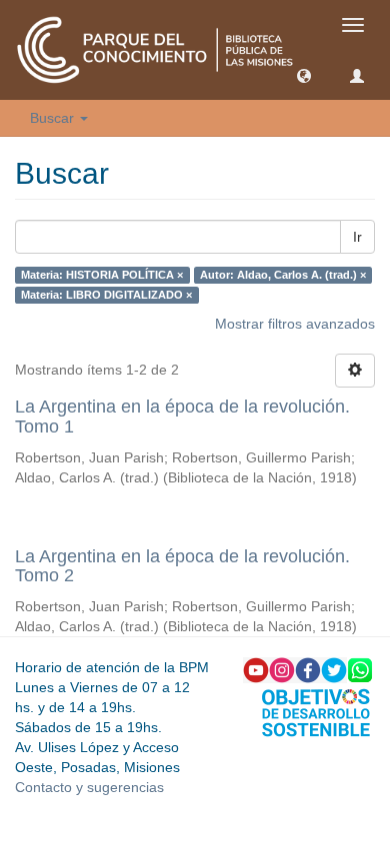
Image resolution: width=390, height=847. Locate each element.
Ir (357, 237)
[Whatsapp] (360, 669)
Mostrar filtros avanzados (295, 324)
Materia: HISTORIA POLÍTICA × (102, 275)
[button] (304, 75)
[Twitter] (334, 669)
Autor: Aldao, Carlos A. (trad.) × (283, 275)
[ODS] (316, 711)
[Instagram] (282, 669)
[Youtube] (256, 669)
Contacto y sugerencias (89, 787)
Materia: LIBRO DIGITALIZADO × (106, 295)
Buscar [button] (54, 118)
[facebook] (308, 669)
